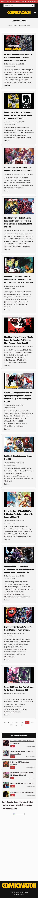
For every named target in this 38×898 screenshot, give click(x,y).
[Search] (32, 5)
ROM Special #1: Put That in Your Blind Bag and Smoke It (21, 774)
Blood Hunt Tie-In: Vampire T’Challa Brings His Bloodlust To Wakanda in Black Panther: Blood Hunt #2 (18, 340)
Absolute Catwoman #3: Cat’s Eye (22, 792)
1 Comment (29, 174)
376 (22, 722)
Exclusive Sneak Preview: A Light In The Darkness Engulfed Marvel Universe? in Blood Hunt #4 (18, 57)
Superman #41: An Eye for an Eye (21, 783)
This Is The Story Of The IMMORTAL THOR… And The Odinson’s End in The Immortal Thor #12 (18, 514)
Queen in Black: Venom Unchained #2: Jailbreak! (22, 742)
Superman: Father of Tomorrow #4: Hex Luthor (21, 753)
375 (16, 722)
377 (27, 722)
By (9, 64)
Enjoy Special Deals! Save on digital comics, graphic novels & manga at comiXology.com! (17, 805)
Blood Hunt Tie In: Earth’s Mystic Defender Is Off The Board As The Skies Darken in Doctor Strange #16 (18, 279)
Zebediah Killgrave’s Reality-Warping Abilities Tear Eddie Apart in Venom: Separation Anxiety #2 (19, 569)
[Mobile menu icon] (35, 12)
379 (12, 725)
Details (6, 85)
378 (32, 722)
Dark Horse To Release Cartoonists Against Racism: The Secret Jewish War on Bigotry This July (18, 115)
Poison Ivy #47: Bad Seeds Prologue (19, 763)
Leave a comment (9, 66)
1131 (21, 725)
